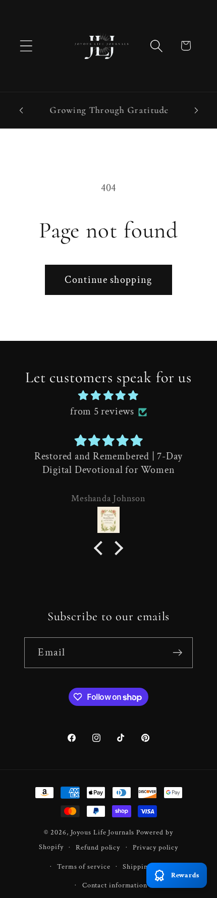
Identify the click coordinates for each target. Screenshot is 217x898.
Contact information (114, 885)
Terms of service (84, 866)
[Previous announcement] (21, 110)
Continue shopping (108, 279)
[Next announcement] (196, 110)
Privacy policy (155, 847)
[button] (26, 45)
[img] (108, 395)
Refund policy (98, 847)
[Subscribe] (178, 652)
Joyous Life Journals (102, 832)
